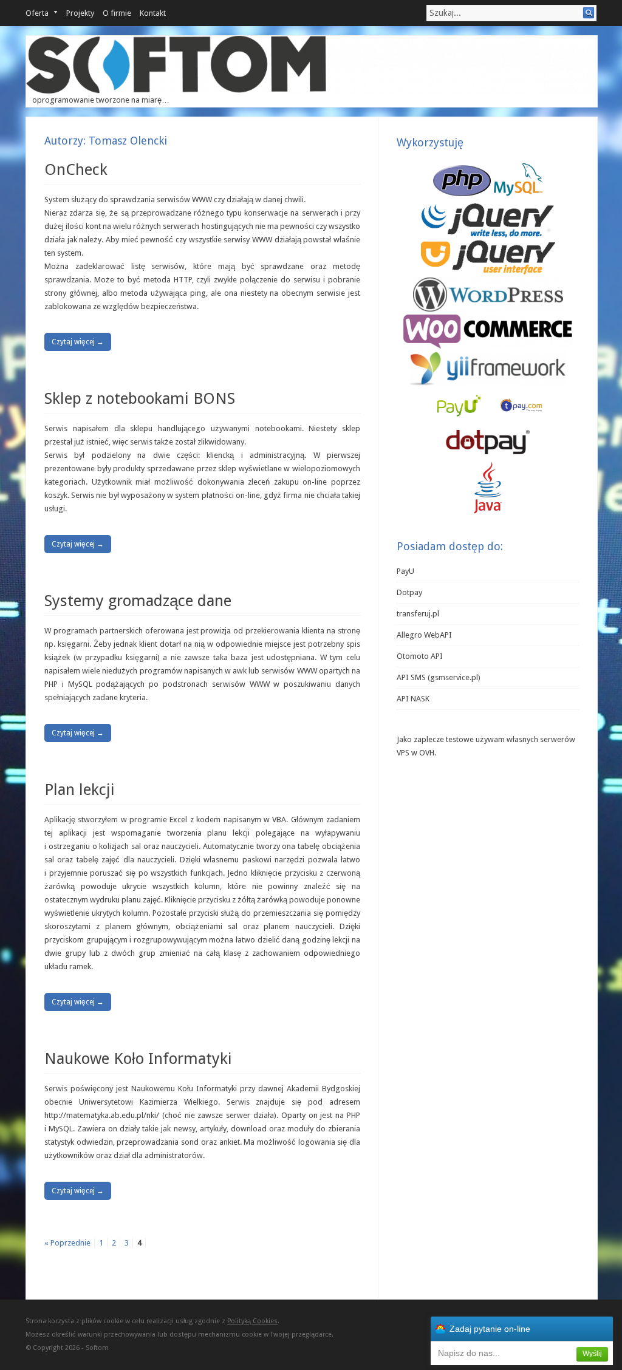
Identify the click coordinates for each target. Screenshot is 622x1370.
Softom (97, 1348)
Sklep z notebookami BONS (139, 398)
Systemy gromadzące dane (137, 600)
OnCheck (76, 169)
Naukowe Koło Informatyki (138, 1058)
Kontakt (153, 13)
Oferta (37, 13)
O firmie (117, 13)
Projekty (80, 13)
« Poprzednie (67, 1242)
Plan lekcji (79, 789)
